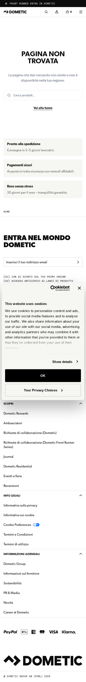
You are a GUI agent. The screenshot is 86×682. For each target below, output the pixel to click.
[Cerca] (46, 12)
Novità (22, 602)
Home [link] (7, 212)
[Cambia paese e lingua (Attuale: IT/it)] (80, 3)
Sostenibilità (12, 583)
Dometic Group (28, 564)
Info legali (12, 495)
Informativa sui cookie (19, 515)
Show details (62, 361)
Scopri (8, 403)
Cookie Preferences (17, 525)
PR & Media (25, 593)
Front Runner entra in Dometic (32, 3)
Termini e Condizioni (18, 534)
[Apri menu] (80, 12)
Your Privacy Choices (40, 390)
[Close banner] (79, 288)
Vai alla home (43, 108)
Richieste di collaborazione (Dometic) (30, 433)
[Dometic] (15, 11)
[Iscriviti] (78, 262)
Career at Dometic (30, 612)
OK (42, 375)
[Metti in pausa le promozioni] (6, 3)
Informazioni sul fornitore (21, 573)
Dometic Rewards (16, 413)
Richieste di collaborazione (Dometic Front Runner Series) (39, 445)
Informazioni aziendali (22, 554)
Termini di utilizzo (16, 544)
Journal (8, 457)
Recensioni (11, 486)
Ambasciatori (13, 423)
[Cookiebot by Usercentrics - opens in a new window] (52, 288)
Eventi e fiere (13, 476)
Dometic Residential (32, 466)
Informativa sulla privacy (20, 505)
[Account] (56, 12)
